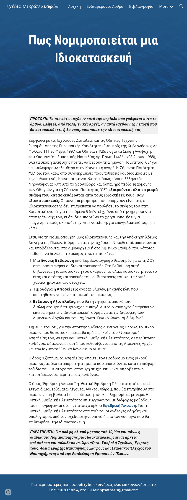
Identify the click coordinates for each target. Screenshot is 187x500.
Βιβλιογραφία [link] (141, 6)
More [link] (164, 6)
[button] (181, 6)
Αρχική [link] (74, 6)
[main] (93, 49)
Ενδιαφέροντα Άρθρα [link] (105, 6)
